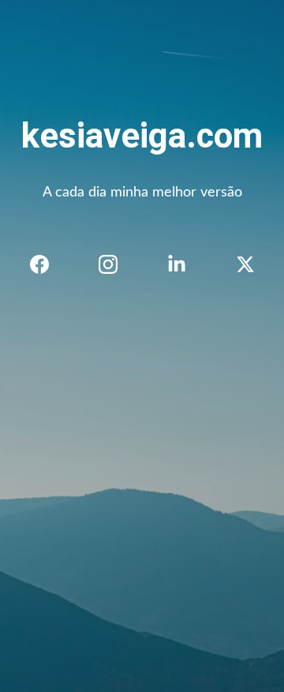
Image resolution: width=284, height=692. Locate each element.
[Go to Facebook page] (47, 264)
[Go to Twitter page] (245, 264)
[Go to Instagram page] (116, 264)
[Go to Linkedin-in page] (184, 264)
